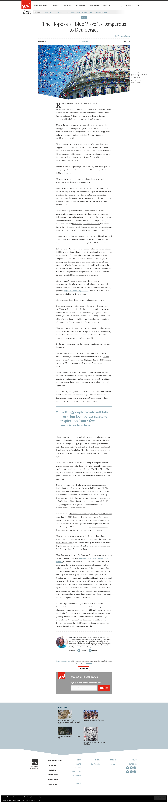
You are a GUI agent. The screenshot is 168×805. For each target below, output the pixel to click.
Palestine (59, 12)
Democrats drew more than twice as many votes (75, 492)
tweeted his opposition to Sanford (86, 224)
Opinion (83, 18)
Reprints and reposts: (63, 661)
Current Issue (52, 784)
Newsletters (106, 6)
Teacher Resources (76, 772)
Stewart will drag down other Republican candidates (77, 272)
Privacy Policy (78, 779)
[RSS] (134, 771)
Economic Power (94, 6)
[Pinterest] (127, 771)
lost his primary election (74, 214)
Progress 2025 (47, 12)
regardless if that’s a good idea (76, 291)
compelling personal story (66, 505)
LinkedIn (94, 650)
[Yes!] (26, 5)
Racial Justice (55, 6)
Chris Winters (42, 41)
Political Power (80, 6)
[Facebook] (127, 767)
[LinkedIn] (131, 771)
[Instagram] (134, 767)
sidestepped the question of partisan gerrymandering (77, 565)
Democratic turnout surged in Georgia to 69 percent (91, 514)
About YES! (78, 764)
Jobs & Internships (76, 775)
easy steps (89, 663)
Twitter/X (83, 650)
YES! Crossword (101, 12)
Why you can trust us (123, 36)
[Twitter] (131, 767)
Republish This (84, 668)
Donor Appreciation (95, 764)
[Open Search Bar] (121, 5)
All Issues (114, 764)
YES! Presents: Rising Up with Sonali (79, 12)
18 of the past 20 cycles (76, 129)
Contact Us (78, 783)
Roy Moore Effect (103, 469)
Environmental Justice (40, 6)
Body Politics (67, 6)
